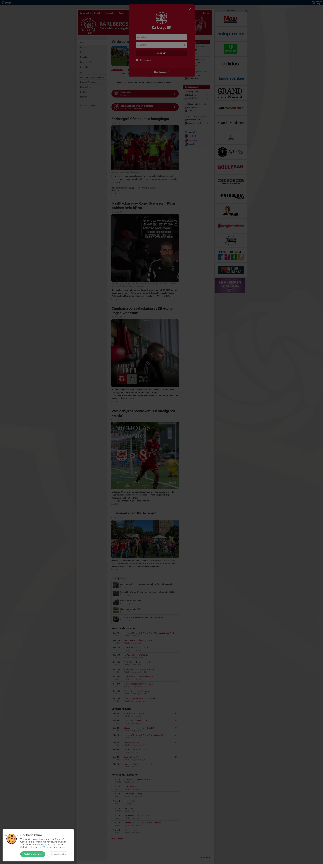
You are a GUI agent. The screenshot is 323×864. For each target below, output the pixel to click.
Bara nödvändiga (58, 854)
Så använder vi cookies (54, 847)
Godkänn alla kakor (33, 854)
